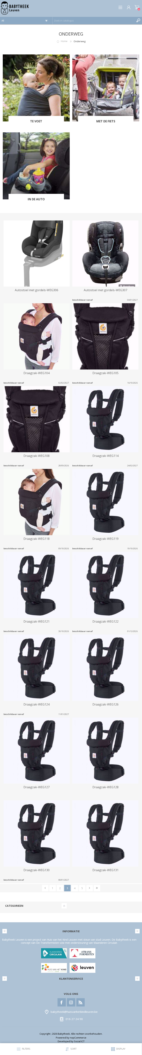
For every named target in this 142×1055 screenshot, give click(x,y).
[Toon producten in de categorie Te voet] (36, 87)
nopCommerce (78, 1037)
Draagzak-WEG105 (105, 373)
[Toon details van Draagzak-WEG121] (37, 585)
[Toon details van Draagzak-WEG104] (37, 336)
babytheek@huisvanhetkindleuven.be (74, 1012)
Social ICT (79, 1041)
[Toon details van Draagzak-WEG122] (105, 585)
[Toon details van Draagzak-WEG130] (37, 833)
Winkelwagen (137, 7)
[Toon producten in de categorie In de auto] (36, 165)
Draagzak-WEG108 (36, 456)
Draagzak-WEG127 (36, 787)
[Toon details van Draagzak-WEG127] (37, 751)
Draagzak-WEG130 (36, 870)
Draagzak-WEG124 (36, 704)
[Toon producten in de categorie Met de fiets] (105, 87)
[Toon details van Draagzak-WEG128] (105, 751)
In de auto (36, 199)
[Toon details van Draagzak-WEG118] (37, 502)
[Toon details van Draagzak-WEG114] (105, 419)
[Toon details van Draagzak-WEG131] (105, 833)
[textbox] (94, 20)
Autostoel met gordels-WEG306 (36, 290)
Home (64, 41)
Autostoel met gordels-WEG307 (105, 290)
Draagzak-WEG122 (105, 621)
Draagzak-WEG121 (36, 621)
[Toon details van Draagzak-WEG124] (37, 668)
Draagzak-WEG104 (36, 373)
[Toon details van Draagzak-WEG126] (105, 668)
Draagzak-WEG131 (105, 870)
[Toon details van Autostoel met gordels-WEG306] (37, 253)
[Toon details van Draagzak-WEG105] (105, 336)
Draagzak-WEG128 (105, 787)
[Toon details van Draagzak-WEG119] (105, 502)
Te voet (36, 121)
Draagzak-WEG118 (36, 539)
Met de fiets (105, 121)
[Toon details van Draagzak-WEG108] (37, 419)
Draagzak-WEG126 (105, 704)
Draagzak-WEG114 (105, 456)
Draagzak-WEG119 (105, 539)
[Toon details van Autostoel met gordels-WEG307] (105, 253)
